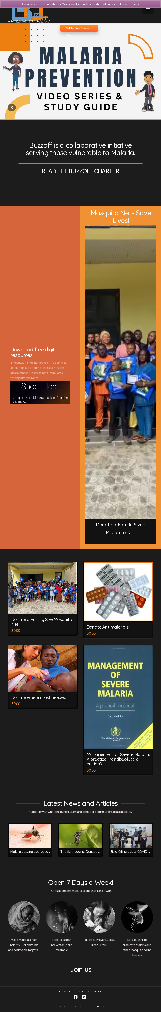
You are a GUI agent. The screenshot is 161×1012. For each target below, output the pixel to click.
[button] (148, 8)
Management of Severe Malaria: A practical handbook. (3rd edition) (118, 759)
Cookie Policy (92, 991)
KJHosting (98, 1006)
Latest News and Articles (80, 803)
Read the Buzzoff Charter (80, 171)
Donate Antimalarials (108, 627)
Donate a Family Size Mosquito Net (41, 622)
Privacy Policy (69, 991)
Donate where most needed (38, 697)
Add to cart (120, 743)
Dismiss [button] (134, 3)
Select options (45, 607)
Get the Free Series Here (77, 29)
